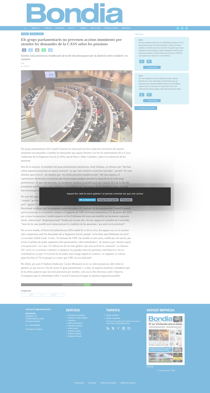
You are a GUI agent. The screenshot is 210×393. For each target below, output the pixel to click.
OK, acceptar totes (87, 200)
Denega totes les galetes (108, 200)
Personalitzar (126, 200)
